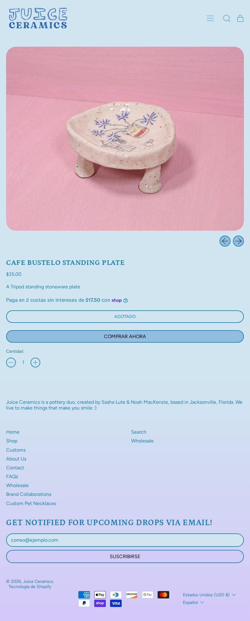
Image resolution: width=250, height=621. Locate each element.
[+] (35, 362)
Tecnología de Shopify (30, 586)
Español (190, 602)
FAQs (12, 476)
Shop (11, 441)
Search (138, 432)
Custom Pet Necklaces (31, 503)
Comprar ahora (125, 336)
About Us (16, 459)
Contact (15, 468)
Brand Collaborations (28, 494)
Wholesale (17, 485)
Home (13, 432)
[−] (11, 362)
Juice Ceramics (38, 581)
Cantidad (14, 351)
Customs (16, 450)
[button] (227, 18)
